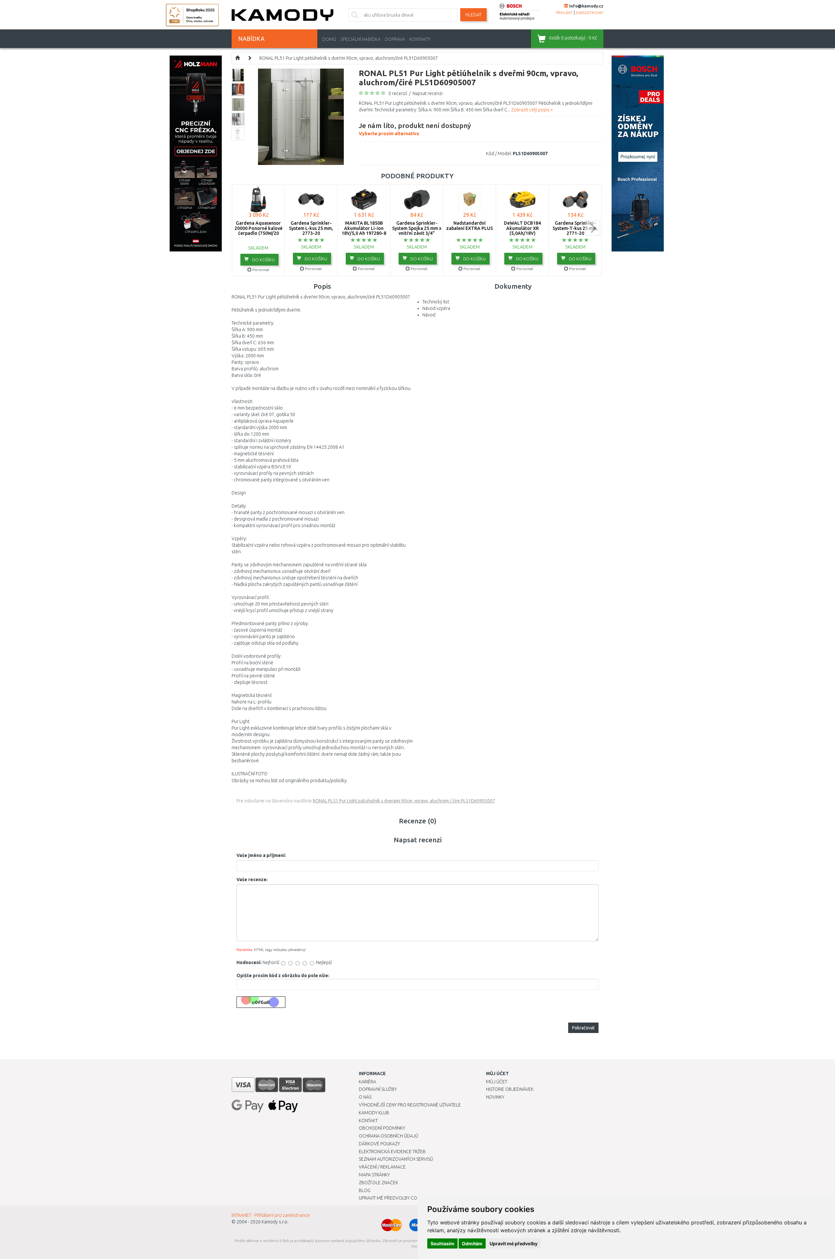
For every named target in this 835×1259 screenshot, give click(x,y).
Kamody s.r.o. (275, 1221)
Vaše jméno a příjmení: (261, 855)
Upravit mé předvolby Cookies (394, 1198)
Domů (329, 39)
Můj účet (496, 1081)
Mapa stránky (374, 1174)
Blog (365, 1190)
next (592, 228)
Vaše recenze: (252, 879)
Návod (428, 314)
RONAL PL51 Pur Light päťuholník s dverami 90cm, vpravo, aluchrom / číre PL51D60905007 (404, 800)
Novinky (495, 1097)
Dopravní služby (378, 1089)
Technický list (435, 301)
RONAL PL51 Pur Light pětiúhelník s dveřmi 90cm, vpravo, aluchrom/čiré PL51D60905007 (348, 58)
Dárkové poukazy (379, 1143)
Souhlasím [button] (442, 1243)
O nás (365, 1097)
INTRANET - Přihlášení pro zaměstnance (271, 1215)
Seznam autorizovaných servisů (396, 1159)
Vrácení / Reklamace (382, 1167)
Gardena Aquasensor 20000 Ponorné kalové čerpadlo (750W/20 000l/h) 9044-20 (258, 230)
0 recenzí (397, 93)
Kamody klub (374, 1112)
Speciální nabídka (361, 39)
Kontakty (420, 39)
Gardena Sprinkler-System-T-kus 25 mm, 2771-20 (575, 228)
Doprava (395, 39)
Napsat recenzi (428, 93)
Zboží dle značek (378, 1182)
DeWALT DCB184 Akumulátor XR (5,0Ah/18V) (522, 228)
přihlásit (564, 13)
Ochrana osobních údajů (388, 1135)
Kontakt (368, 1120)
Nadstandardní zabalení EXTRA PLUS (469, 225)
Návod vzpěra (436, 308)
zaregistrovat (589, 13)
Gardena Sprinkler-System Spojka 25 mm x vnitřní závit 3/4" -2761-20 (416, 230)
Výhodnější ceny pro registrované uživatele (410, 1104)
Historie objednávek (510, 1089)
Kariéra (367, 1081)
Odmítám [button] (472, 1243)
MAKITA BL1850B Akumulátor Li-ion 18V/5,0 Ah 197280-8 (364, 228)
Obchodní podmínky (382, 1128)
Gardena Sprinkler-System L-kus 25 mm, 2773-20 (311, 228)
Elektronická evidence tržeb (392, 1151)
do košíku (263, 259)
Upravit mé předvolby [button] (514, 1243)
